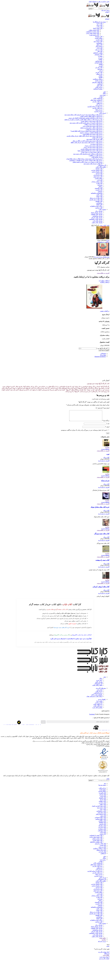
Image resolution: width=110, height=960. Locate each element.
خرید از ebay (98, 109)
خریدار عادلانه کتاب (96, 157)
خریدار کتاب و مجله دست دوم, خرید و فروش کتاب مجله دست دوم (83, 114)
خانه (108, 225)
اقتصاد (100, 64)
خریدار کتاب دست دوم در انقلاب (93, 124)
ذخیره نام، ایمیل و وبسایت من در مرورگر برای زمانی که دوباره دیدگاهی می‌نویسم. (84, 430)
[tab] (103, 353)
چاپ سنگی (99, 74)
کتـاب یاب (99, 689)
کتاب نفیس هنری (94, 35)
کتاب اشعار (99, 204)
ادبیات (100, 71)
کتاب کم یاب (98, 67)
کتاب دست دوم (98, 41)
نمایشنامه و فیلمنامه (96, 193)
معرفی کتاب (98, 682)
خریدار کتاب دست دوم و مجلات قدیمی (91, 149)
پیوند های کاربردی (101, 688)
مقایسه (104, 939)
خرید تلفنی (99, 103)
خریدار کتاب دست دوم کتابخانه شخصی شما (90, 150)
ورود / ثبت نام (102, 941)
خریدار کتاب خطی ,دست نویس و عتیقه (91, 127)
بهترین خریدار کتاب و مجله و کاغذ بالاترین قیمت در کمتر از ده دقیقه (83, 119)
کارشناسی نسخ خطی (96, 100)
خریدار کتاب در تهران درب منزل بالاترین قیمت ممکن (87, 162)
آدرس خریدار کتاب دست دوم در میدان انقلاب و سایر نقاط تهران (84, 158)
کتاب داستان (98, 168)
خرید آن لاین (99, 105)
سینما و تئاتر (99, 46)
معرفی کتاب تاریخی (96, 217)
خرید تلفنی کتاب (97, 704)
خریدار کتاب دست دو (96, 144)
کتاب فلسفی (98, 201)
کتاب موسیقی (98, 54)
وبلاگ (100, 678)
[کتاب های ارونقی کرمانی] (105, 578)
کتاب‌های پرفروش (97, 82)
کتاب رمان (99, 25)
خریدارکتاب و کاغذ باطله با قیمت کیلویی (91, 116)
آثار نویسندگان (98, 683)
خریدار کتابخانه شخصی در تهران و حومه (91, 132)
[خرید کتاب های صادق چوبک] (105, 499)
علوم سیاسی (98, 61)
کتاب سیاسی (98, 207)
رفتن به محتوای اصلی (95, 1)
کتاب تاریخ (99, 23)
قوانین (100, 96)
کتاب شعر (99, 85)
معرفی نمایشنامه (97, 216)
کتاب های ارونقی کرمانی (101, 587)
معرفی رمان (98, 211)
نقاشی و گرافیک (97, 53)
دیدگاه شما (105, 420)
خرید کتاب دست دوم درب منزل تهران (91, 152)
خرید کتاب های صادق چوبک (100, 507)
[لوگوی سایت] (104, 7)
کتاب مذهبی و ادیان (96, 181)
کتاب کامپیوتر (98, 188)
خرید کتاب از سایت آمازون (94, 106)
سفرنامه (100, 69)
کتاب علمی (99, 194)
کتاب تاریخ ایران (97, 175)
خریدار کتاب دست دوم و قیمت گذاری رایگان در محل (87, 141)
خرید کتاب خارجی (97, 101)
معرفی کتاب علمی (97, 222)
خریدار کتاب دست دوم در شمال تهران (91, 121)
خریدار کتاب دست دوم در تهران (93, 145)
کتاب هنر (99, 51)
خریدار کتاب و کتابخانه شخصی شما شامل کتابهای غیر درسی (85, 118)
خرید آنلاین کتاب (97, 706)
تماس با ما (99, 701)
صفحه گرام (58, 609)
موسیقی (100, 191)
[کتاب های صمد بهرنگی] (105, 525)
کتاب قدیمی (99, 39)
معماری (100, 56)
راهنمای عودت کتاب (96, 694)
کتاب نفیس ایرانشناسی (92, 31)
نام (108, 423)
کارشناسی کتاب (97, 98)
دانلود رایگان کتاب (97, 685)
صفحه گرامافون (97, 88)
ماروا (107, 240)
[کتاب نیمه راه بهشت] (105, 552)
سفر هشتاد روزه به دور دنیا (101, 257)
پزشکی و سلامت (97, 79)
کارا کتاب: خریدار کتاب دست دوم (93, 163)
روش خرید (99, 680)
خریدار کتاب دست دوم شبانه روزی (92, 126)
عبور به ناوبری (105, 1)
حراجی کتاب (98, 87)
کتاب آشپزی (98, 190)
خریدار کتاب (99, 691)
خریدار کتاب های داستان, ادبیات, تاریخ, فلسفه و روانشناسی (85, 160)
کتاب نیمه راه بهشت (102, 560)
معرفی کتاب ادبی (97, 221)
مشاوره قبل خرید (97, 707)
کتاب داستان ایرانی (97, 172)
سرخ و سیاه (105, 480)
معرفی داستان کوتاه (96, 212)
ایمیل (107, 427)
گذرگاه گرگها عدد (102, 348)
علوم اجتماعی (98, 62)
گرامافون (99, 84)
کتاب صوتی (99, 196)
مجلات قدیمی (98, 38)
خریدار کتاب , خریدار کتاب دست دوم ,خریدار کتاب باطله (86, 142)
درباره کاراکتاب (98, 693)
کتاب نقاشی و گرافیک (96, 842)
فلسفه (100, 77)
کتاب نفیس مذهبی (94, 30)
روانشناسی (99, 43)
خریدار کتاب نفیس (97, 137)
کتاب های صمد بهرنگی (101, 533)
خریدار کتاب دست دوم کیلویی (94, 129)
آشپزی (100, 66)
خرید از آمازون (98, 111)
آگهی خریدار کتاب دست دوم (94, 139)
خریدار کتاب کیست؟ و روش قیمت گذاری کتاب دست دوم (86, 123)
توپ (107, 454)
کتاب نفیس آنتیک (97, 28)
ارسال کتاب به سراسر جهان (94, 696)
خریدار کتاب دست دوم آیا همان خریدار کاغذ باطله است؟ (86, 131)
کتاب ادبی (99, 180)
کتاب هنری (99, 183)
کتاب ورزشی (98, 49)
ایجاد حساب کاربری (103, 952)
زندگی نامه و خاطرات (96, 206)
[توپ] (105, 446)
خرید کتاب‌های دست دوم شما (62, 627)
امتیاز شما (106, 408)
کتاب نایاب (99, 26)
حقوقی (100, 75)
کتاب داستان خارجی (96, 170)
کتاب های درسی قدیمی (95, 199)
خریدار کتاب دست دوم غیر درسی (93, 147)
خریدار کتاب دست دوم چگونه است (92, 134)
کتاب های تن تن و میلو (96, 198)
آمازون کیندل (98, 80)
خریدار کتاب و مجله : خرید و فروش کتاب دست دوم (87, 154)
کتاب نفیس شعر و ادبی (92, 33)
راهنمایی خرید (102, 699)
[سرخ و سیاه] (105, 472)
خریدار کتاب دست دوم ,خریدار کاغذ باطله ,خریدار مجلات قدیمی (84, 136)
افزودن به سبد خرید (104, 350)
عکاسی (100, 59)
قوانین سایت (98, 702)
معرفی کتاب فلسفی (96, 214)
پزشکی (100, 186)
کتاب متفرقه (98, 36)
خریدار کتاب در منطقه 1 (95, 155)
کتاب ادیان (99, 48)
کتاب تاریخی (98, 173)
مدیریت (100, 57)
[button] (103, 460)
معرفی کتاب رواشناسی (95, 219)
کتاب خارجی (98, 72)
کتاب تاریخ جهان (97, 176)
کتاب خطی (99, 44)
